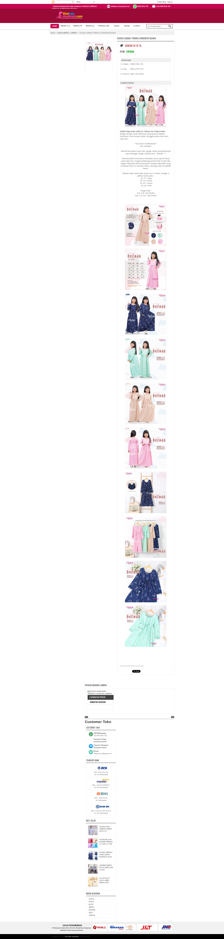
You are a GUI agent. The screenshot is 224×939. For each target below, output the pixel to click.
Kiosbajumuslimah (100, 742)
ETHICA (91, 902)
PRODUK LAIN (103, 26)
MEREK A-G (65, 26)
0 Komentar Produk (97, 697)
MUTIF (91, 904)
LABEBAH (73, 33)
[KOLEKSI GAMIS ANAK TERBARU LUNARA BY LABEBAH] (100, 692)
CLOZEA (136, 26)
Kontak (116, 26)
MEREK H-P (77, 26)
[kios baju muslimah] (70, 15)
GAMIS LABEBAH (63, 33)
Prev (86, 717)
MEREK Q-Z (90, 26)
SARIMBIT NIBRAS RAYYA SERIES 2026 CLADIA (106, 867)
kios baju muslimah (72, 936)
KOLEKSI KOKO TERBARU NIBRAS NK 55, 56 (105, 829)
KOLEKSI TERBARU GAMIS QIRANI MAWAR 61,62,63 (105, 854)
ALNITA (91, 899)
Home (53, 33)
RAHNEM (92, 910)
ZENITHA (92, 915)
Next (172, 717)
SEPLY (91, 912)
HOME (54, 26)
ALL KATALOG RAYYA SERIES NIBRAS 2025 (104, 880)
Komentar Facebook (98, 702)
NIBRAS (91, 907)
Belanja (127, 26)
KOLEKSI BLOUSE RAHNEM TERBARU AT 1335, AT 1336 (106, 841)
